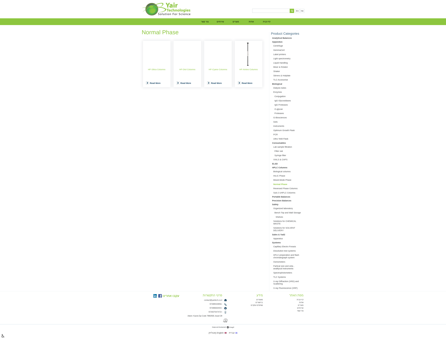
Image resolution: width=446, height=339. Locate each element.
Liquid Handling (280, 63)
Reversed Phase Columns (285, 188)
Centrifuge (278, 46)
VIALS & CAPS (280, 159)
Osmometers (279, 262)
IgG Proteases (281, 105)
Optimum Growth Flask (284, 130)
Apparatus (277, 42)
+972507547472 (215, 312)
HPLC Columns (279, 167)
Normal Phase (280, 184)
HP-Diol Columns (187, 69)
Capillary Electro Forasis (284, 246)
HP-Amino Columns (248, 69)
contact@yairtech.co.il (213, 300)
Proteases (279, 113)
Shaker (276, 71)
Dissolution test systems (284, 251)
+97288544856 (216, 304)
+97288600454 (216, 308)
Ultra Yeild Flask (280, 139)
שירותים (220, 22)
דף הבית (266, 22)
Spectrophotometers (282, 273)
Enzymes (277, 92)
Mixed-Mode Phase (282, 180)
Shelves (279, 217)
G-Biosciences (280, 117)
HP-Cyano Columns (218, 69)
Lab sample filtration (282, 147)
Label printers (279, 54)
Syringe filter (280, 155)
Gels (275, 122)
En (297, 11)
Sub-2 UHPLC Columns (284, 193)
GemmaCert (279, 50)
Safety (275, 204)
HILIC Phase (279, 176)
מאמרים (259, 300)
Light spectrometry (281, 58)
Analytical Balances (282, 38)
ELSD (275, 164)
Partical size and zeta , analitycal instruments (283, 267)
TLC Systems (279, 277)
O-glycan (278, 109)
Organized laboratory (283, 208)
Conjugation (280, 96)
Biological (277, 84)
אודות (251, 22)
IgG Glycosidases (282, 101)
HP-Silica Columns (156, 69)
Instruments (278, 126)
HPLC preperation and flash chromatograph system (286, 256)
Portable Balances (281, 197)
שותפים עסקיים (257, 305)
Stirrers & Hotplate (281, 75)
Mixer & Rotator (280, 67)
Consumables (279, 143)
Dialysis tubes (279, 88)
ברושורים (259, 302)
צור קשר (205, 22)
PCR (275, 134)
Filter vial (278, 151)
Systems (276, 242)
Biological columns (282, 171)
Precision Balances (281, 200)
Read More (155, 83)
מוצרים (236, 22)
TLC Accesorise (280, 80)
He (302, 11)
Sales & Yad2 (278, 234)
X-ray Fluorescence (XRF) (285, 288)
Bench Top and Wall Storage (287, 213)
